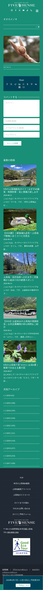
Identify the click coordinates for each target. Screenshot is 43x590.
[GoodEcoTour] (21, 539)
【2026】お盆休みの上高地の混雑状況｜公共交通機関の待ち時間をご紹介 (21, 324)
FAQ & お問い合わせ (21, 508)
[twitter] (19, 10)
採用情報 (5, 569)
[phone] (31, 10)
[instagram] (12, 10)
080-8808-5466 (13, 532)
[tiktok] (27, 10)
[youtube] (23, 10)
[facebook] (16, 10)
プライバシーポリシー (20, 569)
